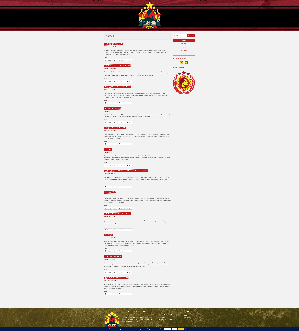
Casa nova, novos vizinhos (117, 214)
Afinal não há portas (115, 128)
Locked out (110, 192)
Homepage (184, 43)
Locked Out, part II (113, 44)
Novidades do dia (113, 256)
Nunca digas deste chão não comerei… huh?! (126, 170)
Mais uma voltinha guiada (117, 65)
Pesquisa (191, 35)
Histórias (184, 50)
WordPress (135, 317)
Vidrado (109, 235)
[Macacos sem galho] (149, 15)
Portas (108, 149)
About (184, 47)
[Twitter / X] (186, 62)
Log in (185, 315)
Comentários (162, 317)
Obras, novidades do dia (116, 278)
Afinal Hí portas (113, 108)
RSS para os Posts (148, 317)
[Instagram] (181, 62)
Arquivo (184, 53)
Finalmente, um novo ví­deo (117, 87)
